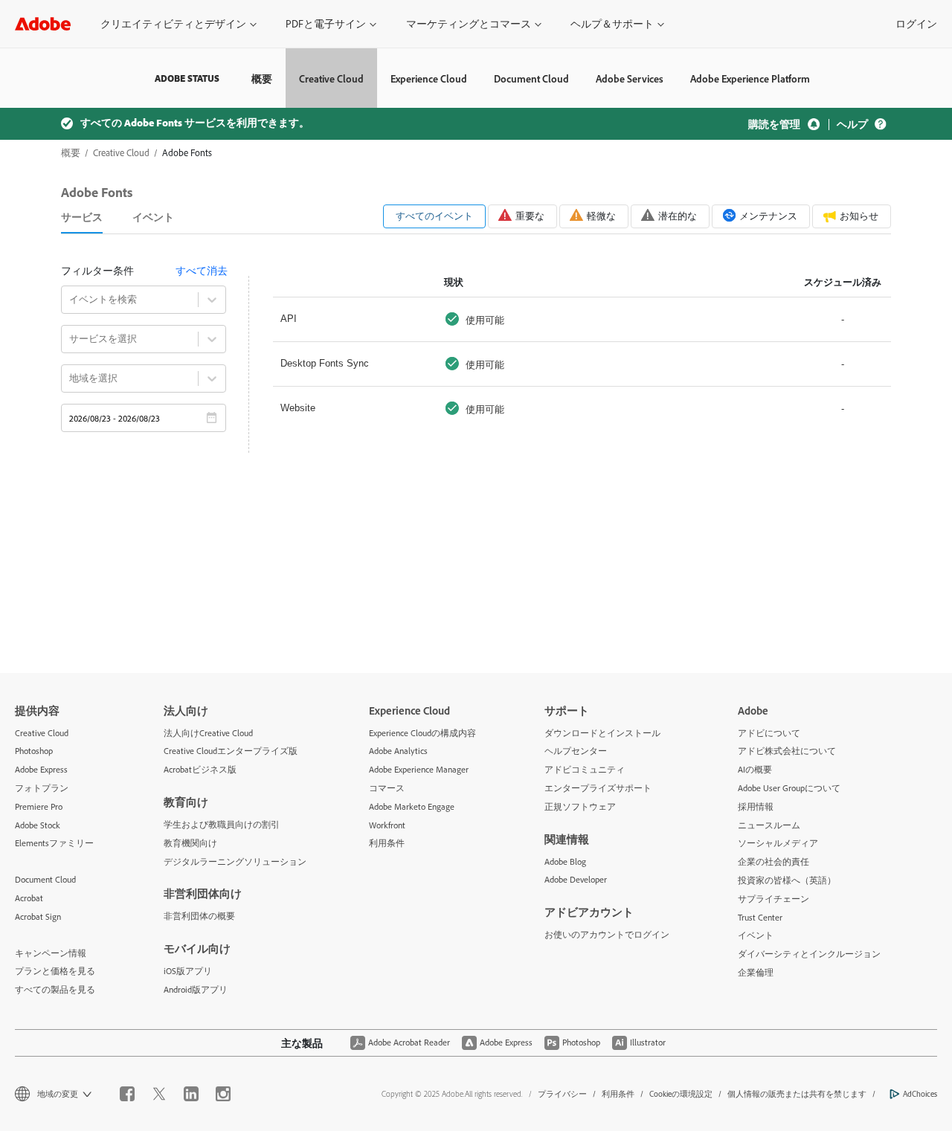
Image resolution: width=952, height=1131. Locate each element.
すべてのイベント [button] (434, 216)
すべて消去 (202, 270)
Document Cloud (531, 78)
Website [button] (297, 407)
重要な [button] (529, 216)
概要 (261, 78)
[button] (178, 24)
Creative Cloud (331, 78)
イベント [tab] (153, 216)
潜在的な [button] (677, 216)
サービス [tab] (82, 216)
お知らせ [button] (859, 216)
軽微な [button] (601, 216)
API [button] (288, 318)
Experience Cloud (428, 78)
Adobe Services (629, 78)
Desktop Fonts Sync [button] (324, 363)
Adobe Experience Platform (750, 78)
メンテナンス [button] (768, 216)
